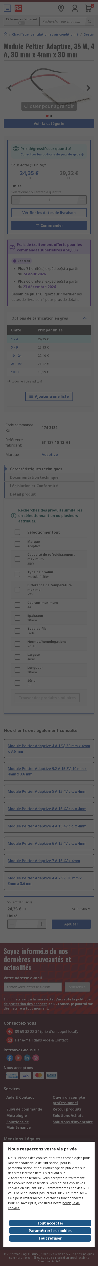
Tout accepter (50, 1223)
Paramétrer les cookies (50, 1230)
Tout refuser (50, 1238)
